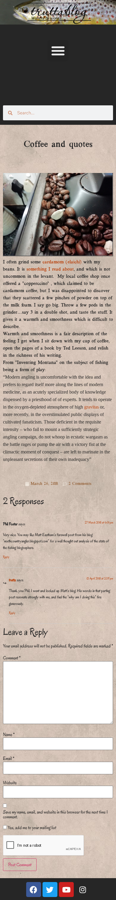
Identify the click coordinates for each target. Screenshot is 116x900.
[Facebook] (33, 889)
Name (9, 734)
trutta (12, 580)
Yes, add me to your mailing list (31, 827)
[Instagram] (82, 889)
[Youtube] (66, 889)
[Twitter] (50, 889)
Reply (6, 557)
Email (8, 758)
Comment (12, 657)
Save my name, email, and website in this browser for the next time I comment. (55, 814)
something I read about (50, 269)
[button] (58, 50)
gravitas (91, 406)
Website (10, 782)
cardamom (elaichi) (62, 262)
